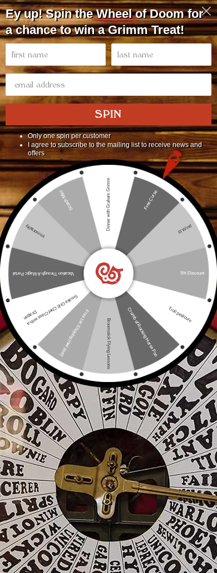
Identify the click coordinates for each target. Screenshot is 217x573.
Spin (108, 114)
